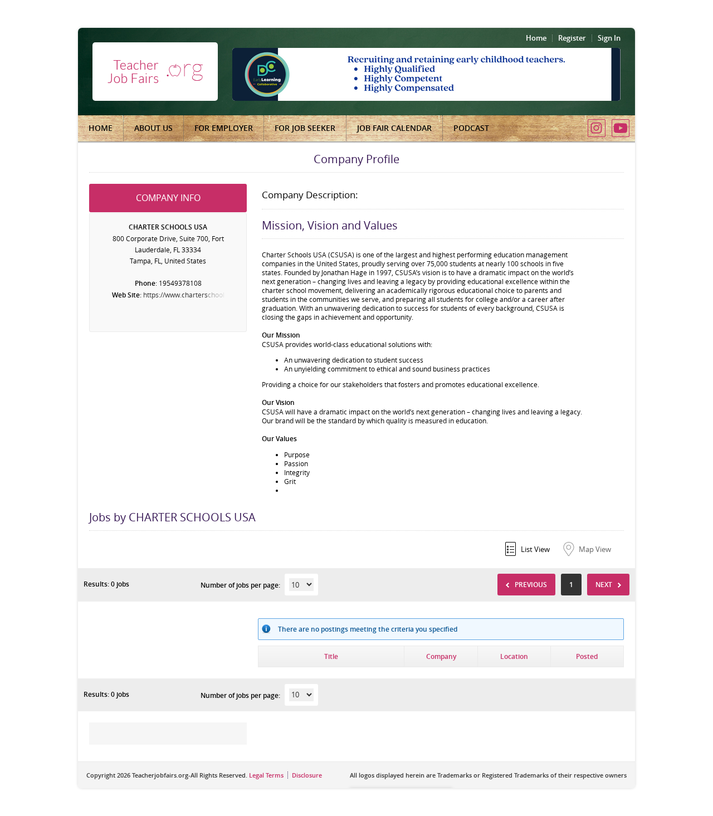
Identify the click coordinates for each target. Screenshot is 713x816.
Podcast (471, 128)
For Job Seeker (305, 128)
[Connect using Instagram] (596, 128)
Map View (595, 549)
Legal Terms (266, 775)
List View (535, 549)
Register (572, 38)
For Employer (223, 128)
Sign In (609, 38)
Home (536, 38)
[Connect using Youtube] (620, 128)
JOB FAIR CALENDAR (394, 128)
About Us (153, 128)
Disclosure (307, 775)
